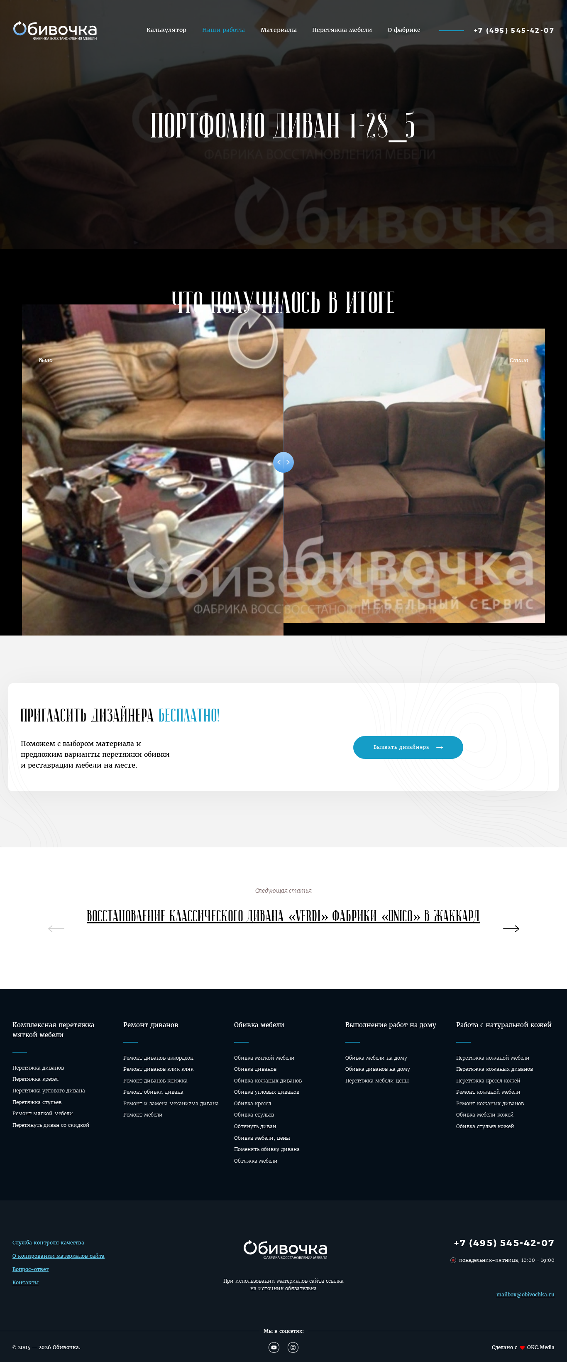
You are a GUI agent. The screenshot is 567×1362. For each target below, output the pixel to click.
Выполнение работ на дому (390, 1025)
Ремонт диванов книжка (155, 1080)
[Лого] (53, 30)
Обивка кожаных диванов (268, 1080)
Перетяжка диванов (38, 1068)
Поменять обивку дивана (267, 1149)
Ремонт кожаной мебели (488, 1092)
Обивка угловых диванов (266, 1092)
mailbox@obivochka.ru (525, 1294)
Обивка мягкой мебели (264, 1058)
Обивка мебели (259, 1025)
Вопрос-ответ (30, 1269)
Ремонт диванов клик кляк (158, 1069)
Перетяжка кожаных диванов (494, 1069)
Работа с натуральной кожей (504, 1025)
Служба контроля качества (48, 1242)
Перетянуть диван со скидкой (51, 1125)
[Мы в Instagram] (293, 1347)
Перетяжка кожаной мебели (493, 1058)
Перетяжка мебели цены (377, 1080)
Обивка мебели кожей (485, 1115)
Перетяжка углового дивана (48, 1090)
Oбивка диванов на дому (377, 1069)
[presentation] (511, 925)
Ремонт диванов (150, 1025)
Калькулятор (166, 30)
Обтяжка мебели (256, 1161)
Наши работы (223, 30)
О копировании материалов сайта (58, 1256)
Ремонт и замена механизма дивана (171, 1103)
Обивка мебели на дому (376, 1058)
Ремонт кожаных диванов (490, 1103)
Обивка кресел (252, 1103)
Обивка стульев (254, 1115)
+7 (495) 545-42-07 (514, 30)
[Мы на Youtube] (274, 1347)
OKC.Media (541, 1347)
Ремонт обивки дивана (153, 1092)
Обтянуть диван (255, 1126)
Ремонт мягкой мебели (42, 1113)
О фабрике (404, 30)
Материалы (279, 30)
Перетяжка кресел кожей (488, 1080)
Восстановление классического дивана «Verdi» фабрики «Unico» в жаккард (283, 915)
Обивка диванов (255, 1069)
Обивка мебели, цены (262, 1138)
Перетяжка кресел (35, 1079)
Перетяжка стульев (36, 1102)
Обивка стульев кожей (485, 1126)
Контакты (25, 1282)
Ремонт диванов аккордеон (158, 1058)
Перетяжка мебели (342, 30)
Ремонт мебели (143, 1115)
